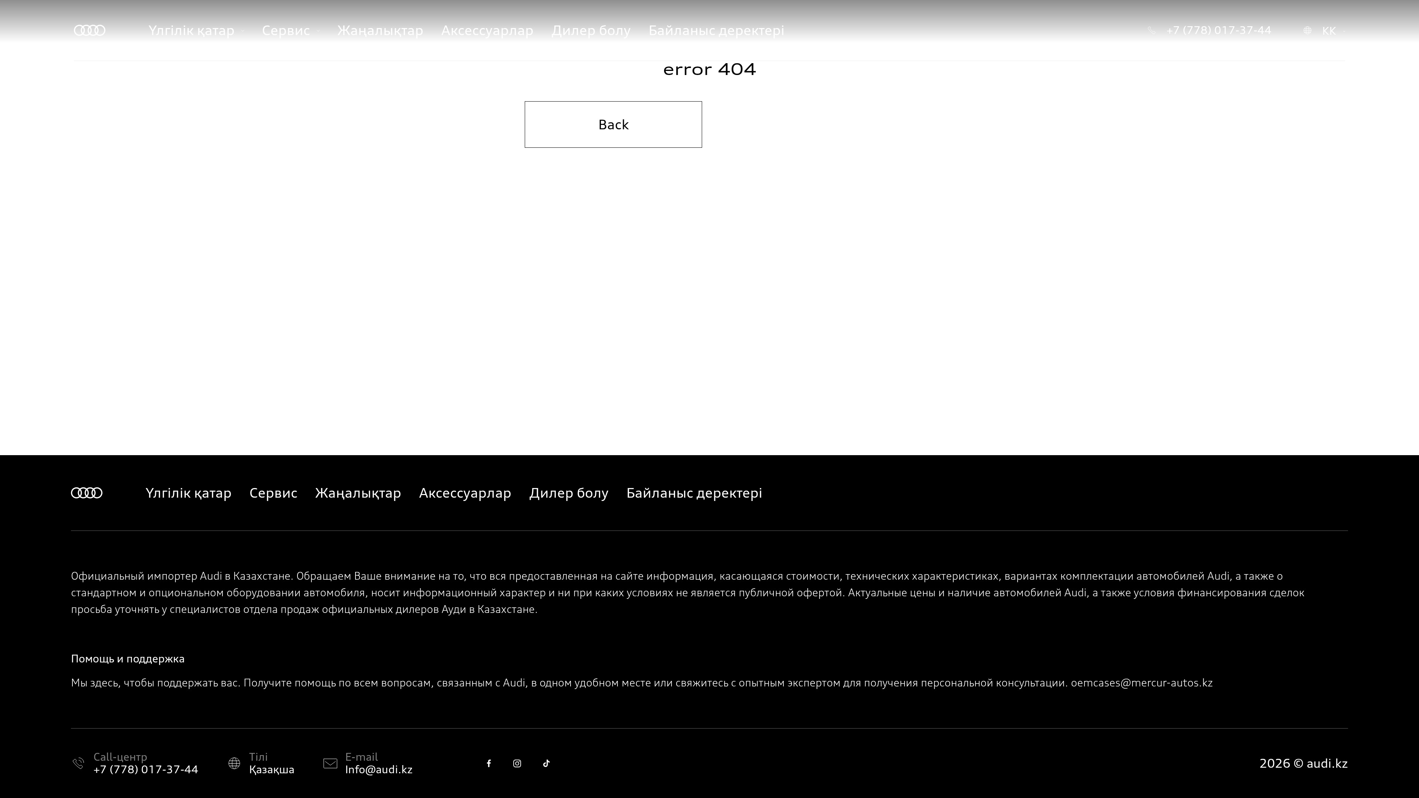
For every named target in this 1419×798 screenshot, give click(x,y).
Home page (805, 124)
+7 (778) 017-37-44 (145, 769)
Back (613, 124)
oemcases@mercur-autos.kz (1142, 682)
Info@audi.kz (379, 769)
